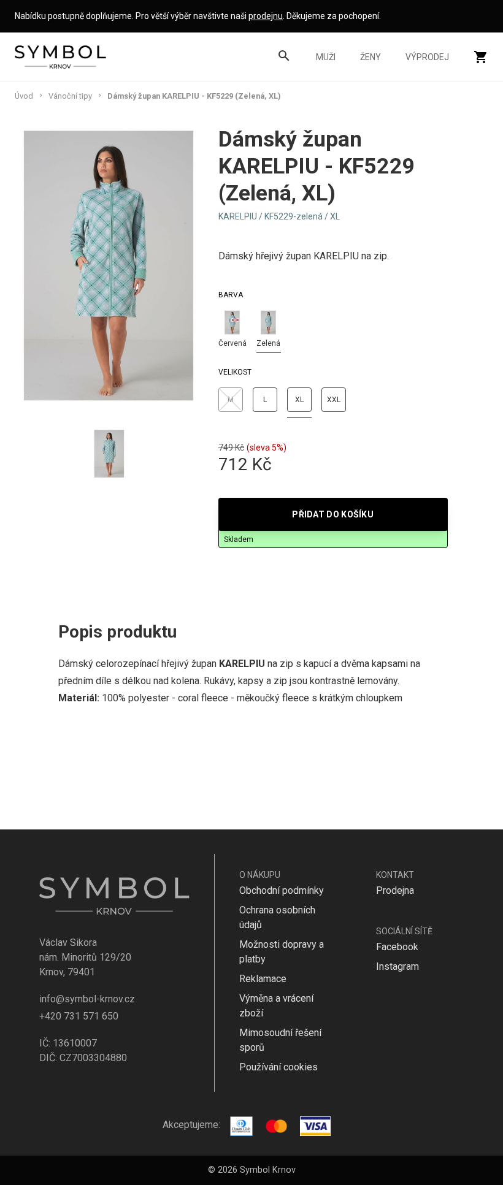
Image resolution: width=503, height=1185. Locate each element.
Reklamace (262, 979)
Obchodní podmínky (281, 890)
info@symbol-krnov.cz (87, 999)
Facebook (397, 947)
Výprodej (427, 57)
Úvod (24, 96)
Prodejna (395, 890)
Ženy (370, 57)
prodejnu (265, 16)
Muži (326, 57)
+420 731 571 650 (78, 1016)
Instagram (397, 966)
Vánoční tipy (70, 96)
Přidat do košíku (333, 514)
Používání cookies (278, 1067)
